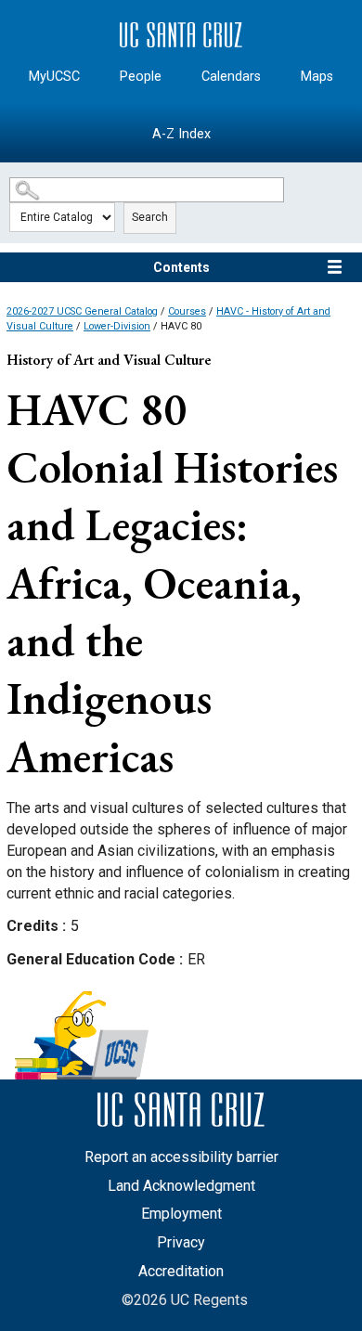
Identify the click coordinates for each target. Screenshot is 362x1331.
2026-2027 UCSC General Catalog (82, 311)
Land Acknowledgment (181, 1186)
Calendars (231, 76)
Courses (187, 311)
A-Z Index (181, 134)
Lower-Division (117, 326)
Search (150, 217)
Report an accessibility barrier (181, 1157)
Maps (317, 76)
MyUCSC (54, 76)
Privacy (181, 1242)
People (141, 76)
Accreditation (181, 1271)
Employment (181, 1213)
